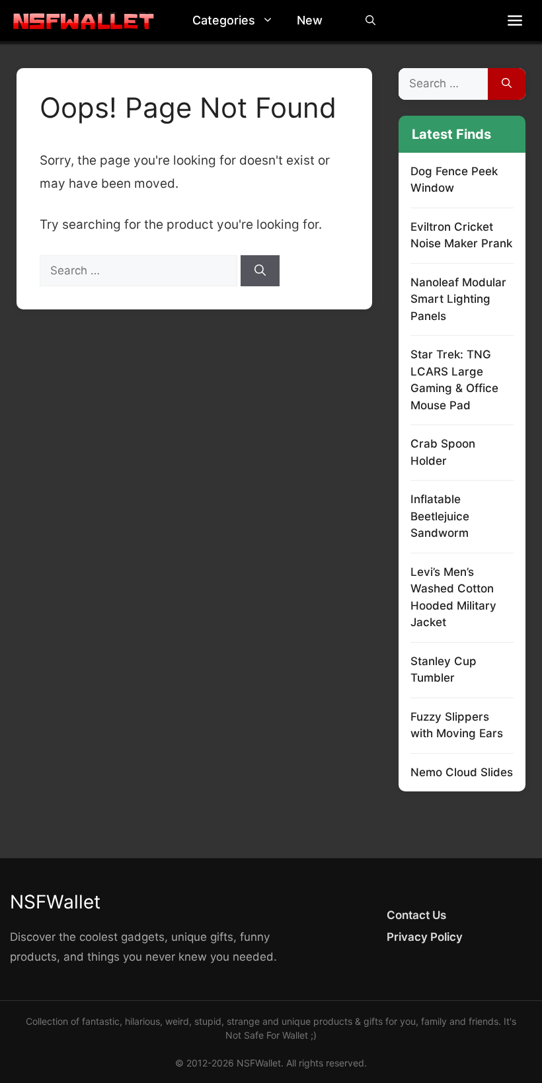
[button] (271, 20)
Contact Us (416, 915)
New (310, 20)
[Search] (260, 271)
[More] (515, 20)
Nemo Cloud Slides (461, 772)
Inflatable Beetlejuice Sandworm (439, 516)
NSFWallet (55, 902)
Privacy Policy (425, 936)
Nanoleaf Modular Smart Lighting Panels (458, 299)
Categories (223, 20)
